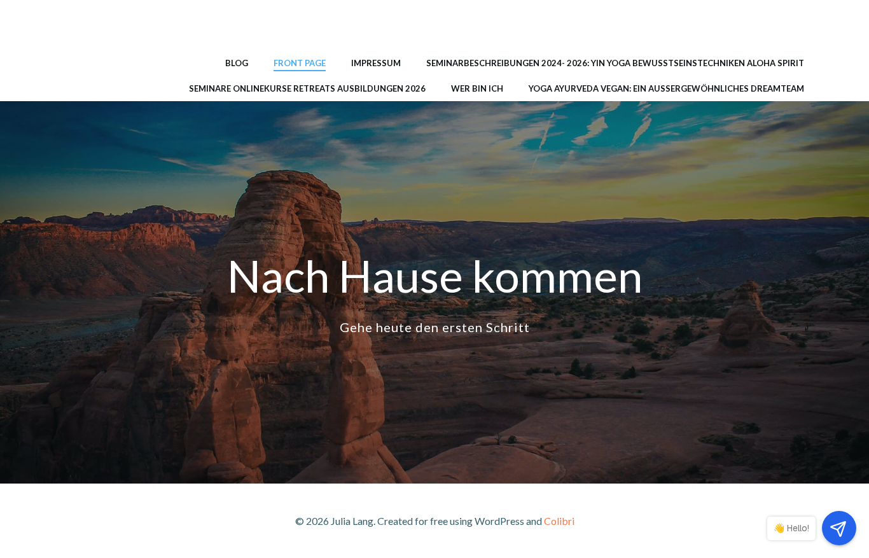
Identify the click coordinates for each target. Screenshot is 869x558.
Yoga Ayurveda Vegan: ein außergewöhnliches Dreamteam (666, 88)
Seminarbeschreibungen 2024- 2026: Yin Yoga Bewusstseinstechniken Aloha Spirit (615, 63)
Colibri (559, 521)
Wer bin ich (477, 88)
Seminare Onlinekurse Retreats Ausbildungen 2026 (307, 88)
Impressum (376, 63)
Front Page (300, 63)
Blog (236, 63)
